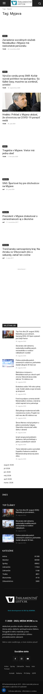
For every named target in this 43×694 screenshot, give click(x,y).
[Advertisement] (21, 291)
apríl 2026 (8, 479)
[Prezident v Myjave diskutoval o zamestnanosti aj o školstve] (21, 203)
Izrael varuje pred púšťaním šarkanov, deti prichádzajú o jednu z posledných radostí (26, 439)
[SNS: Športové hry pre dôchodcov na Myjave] (21, 170)
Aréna (5, 36)
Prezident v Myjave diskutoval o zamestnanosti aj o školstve (20, 217)
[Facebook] (15, 658)
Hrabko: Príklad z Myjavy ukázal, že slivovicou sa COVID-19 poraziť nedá (21, 117)
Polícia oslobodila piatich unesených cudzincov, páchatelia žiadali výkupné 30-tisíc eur (28, 362)
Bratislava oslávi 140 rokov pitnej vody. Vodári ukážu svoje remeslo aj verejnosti (28, 389)
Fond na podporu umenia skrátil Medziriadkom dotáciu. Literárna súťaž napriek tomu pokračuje (28, 401)
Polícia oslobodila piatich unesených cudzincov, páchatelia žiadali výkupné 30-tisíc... (28, 537)
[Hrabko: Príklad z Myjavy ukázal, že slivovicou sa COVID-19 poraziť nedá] (21, 102)
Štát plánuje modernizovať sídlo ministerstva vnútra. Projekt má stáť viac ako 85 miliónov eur (28, 413)
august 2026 (9, 465)
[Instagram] (21, 658)
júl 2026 (7, 468)
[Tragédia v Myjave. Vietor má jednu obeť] (21, 138)
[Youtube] (27, 658)
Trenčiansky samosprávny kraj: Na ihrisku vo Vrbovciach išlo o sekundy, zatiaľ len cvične (21, 252)
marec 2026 (8, 483)
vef (3, 189)
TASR (4, 49)
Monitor (5, 179)
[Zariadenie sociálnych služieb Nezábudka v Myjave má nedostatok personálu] (21, 27)
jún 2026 (7, 472)
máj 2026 (7, 475)
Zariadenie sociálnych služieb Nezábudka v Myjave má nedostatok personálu (18, 43)
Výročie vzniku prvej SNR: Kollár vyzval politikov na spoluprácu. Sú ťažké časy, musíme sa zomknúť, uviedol (21, 80)
